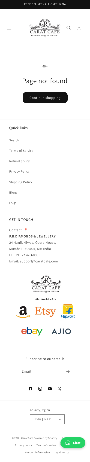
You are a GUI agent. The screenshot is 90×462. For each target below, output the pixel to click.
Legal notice (61, 452)
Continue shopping (45, 97)
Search (14, 140)
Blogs (13, 192)
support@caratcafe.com (39, 261)
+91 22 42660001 (27, 255)
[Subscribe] (68, 371)
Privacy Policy (19, 171)
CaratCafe (27, 438)
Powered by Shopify (46, 438)
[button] (9, 28)
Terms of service (46, 445)
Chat (77, 443)
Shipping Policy (20, 182)
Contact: (16, 230)
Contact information (37, 452)
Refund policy (19, 161)
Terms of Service (21, 151)
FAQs (12, 203)
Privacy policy (23, 445)
